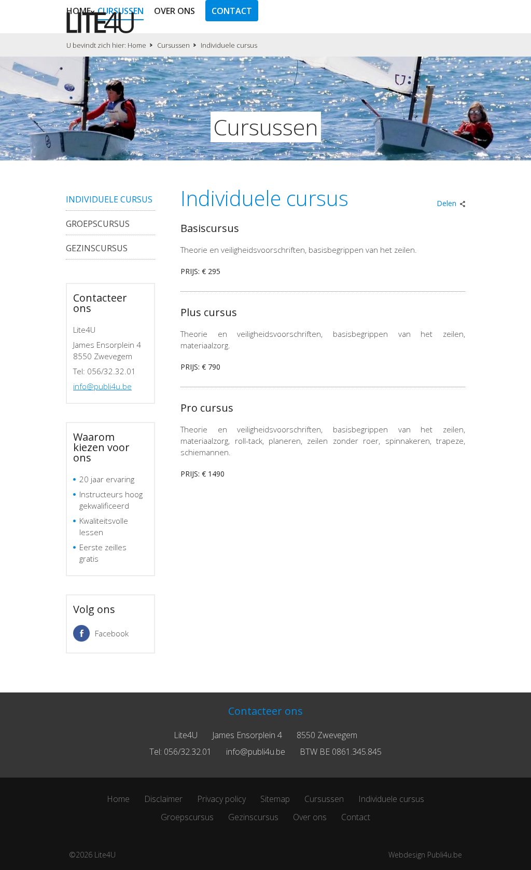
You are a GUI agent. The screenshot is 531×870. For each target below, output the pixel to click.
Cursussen (120, 11)
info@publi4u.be (102, 386)
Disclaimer (163, 799)
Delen (446, 203)
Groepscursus (98, 223)
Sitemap (275, 799)
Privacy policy (221, 799)
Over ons (174, 11)
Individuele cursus (109, 199)
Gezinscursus (97, 248)
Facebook (112, 633)
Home (78, 11)
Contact (232, 11)
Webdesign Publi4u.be (425, 855)
